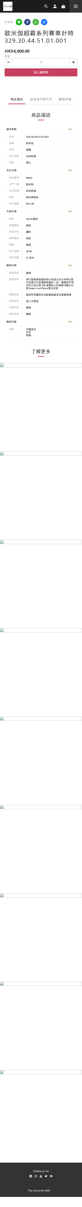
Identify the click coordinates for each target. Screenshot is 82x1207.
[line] (19, 22)
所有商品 (41, 1167)
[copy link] (44, 22)
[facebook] (27, 22)
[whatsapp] (36, 22)
